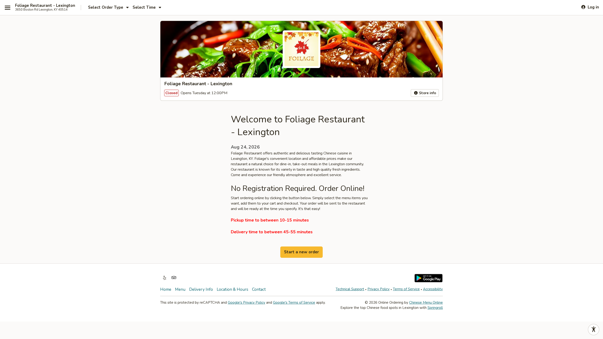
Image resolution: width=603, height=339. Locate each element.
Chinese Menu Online (426, 302)
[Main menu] (7, 7)
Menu (180, 289)
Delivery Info (201, 289)
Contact (259, 289)
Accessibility (433, 289)
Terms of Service (406, 289)
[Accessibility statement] (593, 329)
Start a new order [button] (301, 252)
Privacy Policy (378, 289)
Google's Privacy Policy (246, 302)
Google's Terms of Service (294, 302)
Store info (427, 93)
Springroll (435, 307)
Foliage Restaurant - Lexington (45, 5)
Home (165, 289)
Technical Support (350, 289)
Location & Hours (232, 289)
